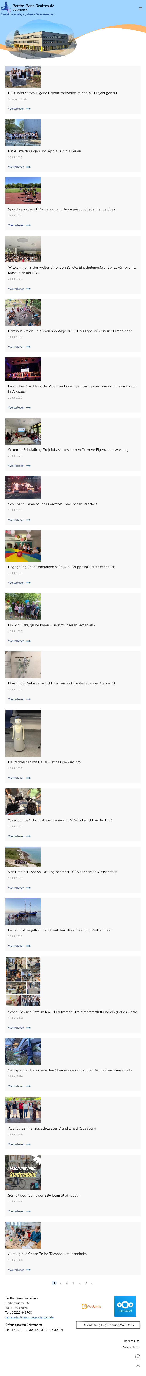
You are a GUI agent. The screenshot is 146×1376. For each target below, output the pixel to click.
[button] (140, 8)
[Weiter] (91, 1283)
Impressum (131, 1341)
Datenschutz (130, 1347)
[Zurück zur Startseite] (27, 9)
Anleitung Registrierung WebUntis (110, 1325)
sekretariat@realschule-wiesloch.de (29, 1317)
